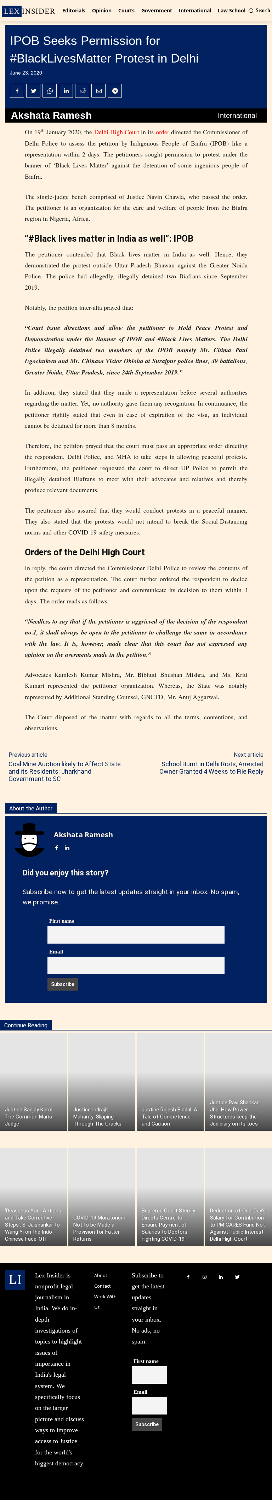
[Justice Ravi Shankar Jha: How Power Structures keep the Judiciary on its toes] (238, 1082)
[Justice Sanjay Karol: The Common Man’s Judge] (33, 1082)
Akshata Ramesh (51, 115)
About (100, 1275)
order (162, 132)
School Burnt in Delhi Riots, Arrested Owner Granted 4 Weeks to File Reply (211, 767)
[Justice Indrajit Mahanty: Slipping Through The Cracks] (101, 1082)
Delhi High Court (116, 132)
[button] (259, 10)
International (237, 115)
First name (61, 921)
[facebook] (56, 846)
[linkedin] (66, 846)
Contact (102, 1286)
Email (56, 952)
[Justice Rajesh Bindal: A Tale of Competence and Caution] (170, 1082)
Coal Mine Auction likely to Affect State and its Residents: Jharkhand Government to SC (64, 771)
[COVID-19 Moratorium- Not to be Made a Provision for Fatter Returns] (101, 1197)
